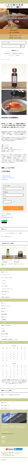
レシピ (2, 328)
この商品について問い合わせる (8, 177)
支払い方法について (5, 452)
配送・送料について (12, 452)
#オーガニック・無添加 (14, 55)
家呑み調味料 (4, 314)
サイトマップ (4, 336)
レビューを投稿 (18, 233)
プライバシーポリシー (15, 453)
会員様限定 (3, 319)
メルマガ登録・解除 (5, 455)
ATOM (13, 455)
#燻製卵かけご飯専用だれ (18, 53)
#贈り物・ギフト (8, 53)
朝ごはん (3, 302)
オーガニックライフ (5, 305)
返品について (4, 215)
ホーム (2, 59)
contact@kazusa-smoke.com (7, 433)
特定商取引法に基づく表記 (7, 217)
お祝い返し (3, 308)
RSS (10, 455)
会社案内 (3, 331)
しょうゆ (7, 59)
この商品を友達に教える (6, 176)
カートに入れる (14, 208)
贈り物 (2, 311)
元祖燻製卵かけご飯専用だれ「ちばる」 (9, 339)
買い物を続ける (4, 179)
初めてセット (4, 317)
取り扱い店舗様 (4, 333)
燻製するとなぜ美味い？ (6, 325)
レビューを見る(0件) (10, 233)
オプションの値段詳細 (6, 213)
